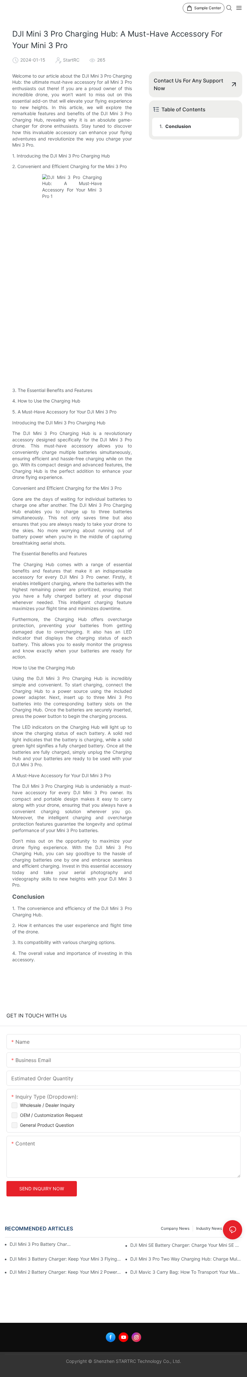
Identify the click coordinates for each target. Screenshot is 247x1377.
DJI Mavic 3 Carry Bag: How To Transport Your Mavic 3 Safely (186, 1272)
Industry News (209, 1228)
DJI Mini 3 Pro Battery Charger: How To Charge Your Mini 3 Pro (41, 1244)
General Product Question (47, 1125)
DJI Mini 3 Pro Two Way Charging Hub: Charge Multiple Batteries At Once (186, 1259)
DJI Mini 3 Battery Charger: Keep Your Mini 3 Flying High (66, 1259)
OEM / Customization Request (51, 1115)
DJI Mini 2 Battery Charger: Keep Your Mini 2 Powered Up (66, 1272)
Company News (175, 1228)
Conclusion (178, 126)
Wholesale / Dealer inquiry (47, 1105)
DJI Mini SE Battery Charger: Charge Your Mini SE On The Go (186, 1245)
